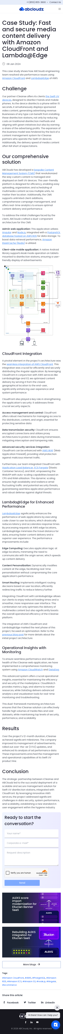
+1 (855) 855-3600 (36, 2)
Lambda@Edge (40, 78)
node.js (41, 982)
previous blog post (13, 634)
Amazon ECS (15, 982)
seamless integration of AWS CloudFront (30, 364)
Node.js (21, 232)
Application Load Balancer (17, 468)
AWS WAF (47, 450)
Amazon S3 (29, 982)
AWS (29, 978)
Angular (6, 232)
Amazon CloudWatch (30, 670)
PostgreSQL (39, 978)
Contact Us (55, 2)
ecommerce (10, 985)
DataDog (54, 670)
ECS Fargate (41, 468)
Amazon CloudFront (13, 78)
